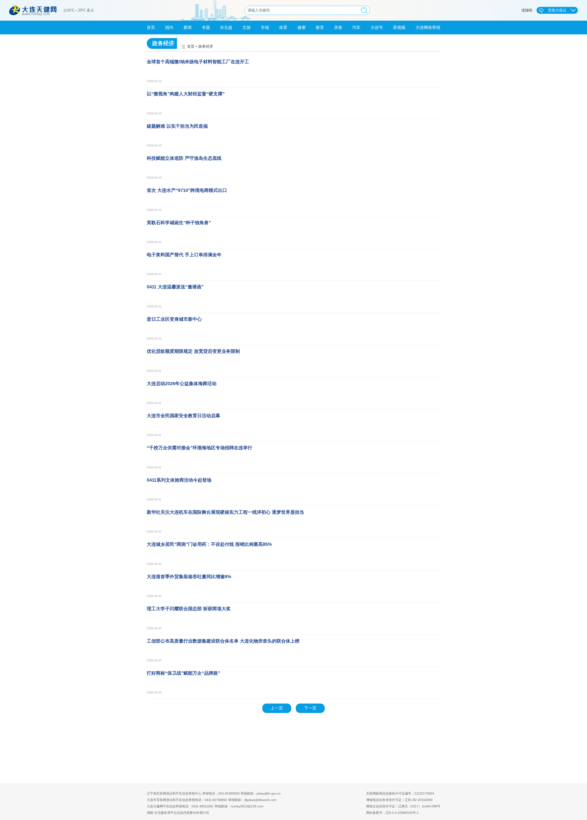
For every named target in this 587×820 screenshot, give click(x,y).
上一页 (277, 708)
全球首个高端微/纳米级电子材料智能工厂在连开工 (198, 61)
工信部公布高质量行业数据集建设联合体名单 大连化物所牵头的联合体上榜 (223, 640)
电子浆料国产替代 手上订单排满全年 (184, 254)
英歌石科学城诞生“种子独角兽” (179, 222)
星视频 (399, 27)
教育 (320, 27)
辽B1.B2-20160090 (418, 800)
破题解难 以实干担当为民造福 (177, 126)
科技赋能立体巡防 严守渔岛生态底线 (184, 158)
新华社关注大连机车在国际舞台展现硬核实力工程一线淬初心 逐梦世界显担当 (225, 512)
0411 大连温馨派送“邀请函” (175, 286)
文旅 (246, 27)
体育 (283, 27)
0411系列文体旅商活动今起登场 (179, 480)
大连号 (377, 27)
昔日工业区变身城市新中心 (174, 319)
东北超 (226, 27)
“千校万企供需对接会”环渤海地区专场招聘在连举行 (199, 447)
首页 (151, 27)
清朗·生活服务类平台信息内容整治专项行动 (178, 812)
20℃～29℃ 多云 (81, 10)
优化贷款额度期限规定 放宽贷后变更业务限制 (193, 351)
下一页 (310, 708)
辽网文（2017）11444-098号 (419, 806)
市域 (265, 27)
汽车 (356, 27)
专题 (206, 27)
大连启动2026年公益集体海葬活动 (181, 383)
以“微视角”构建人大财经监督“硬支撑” (186, 93)
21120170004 (424, 793)
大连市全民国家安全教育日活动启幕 (183, 415)
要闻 (187, 27)
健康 (301, 27)
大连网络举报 (427, 27)
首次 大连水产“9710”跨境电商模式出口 (187, 190)
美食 (338, 27)
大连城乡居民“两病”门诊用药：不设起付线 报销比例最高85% (209, 544)
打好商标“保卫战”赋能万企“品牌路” (183, 673)
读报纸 (526, 10)
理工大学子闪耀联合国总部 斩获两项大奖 (189, 608)
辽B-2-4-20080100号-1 (402, 812)
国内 (169, 27)
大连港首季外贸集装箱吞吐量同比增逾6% (189, 576)
